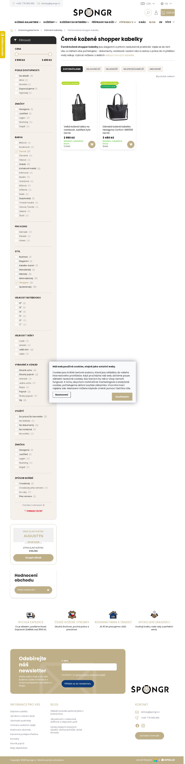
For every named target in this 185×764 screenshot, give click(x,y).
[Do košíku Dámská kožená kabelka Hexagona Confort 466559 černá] (130, 144)
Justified (24, 113)
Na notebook (27, 429)
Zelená (24, 211)
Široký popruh (27, 396)
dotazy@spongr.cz (150, 712)
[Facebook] (137, 725)
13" (21, 307)
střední (24, 345)
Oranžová (26, 181)
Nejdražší (112, 69)
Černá (24, 151)
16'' (22, 320)
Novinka (24, 84)
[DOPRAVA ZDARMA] (79, 103)
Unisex (24, 240)
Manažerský (26, 269)
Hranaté (25, 378)
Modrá (24, 177)
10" (22, 303)
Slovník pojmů (17, 743)
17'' (22, 324)
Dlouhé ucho (27, 370)
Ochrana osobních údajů (22, 725)
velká (23, 353)
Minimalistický (28, 278)
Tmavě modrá (28, 202)
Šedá (23, 194)
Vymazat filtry (34, 511)
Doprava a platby (19, 711)
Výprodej (25, 92)
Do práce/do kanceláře (32, 416)
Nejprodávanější (133, 69)
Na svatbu (26, 433)
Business (24, 256)
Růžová (24, 185)
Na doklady (26, 420)
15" (22, 316)
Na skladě (25, 75)
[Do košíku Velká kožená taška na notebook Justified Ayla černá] (91, 144)
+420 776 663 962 (150, 717)
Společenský (27, 286)
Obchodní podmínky (20, 720)
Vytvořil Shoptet (144, 760)
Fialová (24, 159)
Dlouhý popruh (28, 374)
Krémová (25, 172)
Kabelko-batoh (28, 265)
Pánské (24, 236)
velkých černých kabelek (119, 55)
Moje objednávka (18, 748)
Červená (25, 155)
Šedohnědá (26, 198)
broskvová (26, 147)
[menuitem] (28, 22)
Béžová (24, 142)
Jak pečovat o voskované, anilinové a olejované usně (63, 720)
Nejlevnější (93, 69)
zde (64, 388)
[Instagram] (143, 725)
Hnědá (24, 164)
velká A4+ (25, 349)
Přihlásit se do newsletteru (78, 683)
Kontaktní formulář (149, 735)
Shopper (25, 282)
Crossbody (26, 483)
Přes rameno (27, 496)
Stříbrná (25, 189)
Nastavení (61, 394)
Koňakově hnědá (29, 168)
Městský (25, 274)
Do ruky (24, 492)
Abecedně (155, 69)
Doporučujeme (27, 88)
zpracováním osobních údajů (90, 674)
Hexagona (25, 109)
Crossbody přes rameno (33, 487)
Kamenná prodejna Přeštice (24, 734)
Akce (23, 80)
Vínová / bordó (28, 207)
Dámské (25, 232)
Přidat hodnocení (26, 589)
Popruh (24, 391)
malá (23, 341)
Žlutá (23, 215)
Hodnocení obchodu (20, 729)
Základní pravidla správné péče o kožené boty (67, 712)
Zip (22, 400)
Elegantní (25, 261)
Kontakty (14, 738)
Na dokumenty (28, 425)
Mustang (25, 122)
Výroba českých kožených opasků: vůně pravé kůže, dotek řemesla (66, 730)
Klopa (23, 387)
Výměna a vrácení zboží (22, 716)
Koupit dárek (33, 557)
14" (22, 311)
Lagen (24, 117)
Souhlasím (122, 396)
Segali (24, 126)
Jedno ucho (27, 383)
